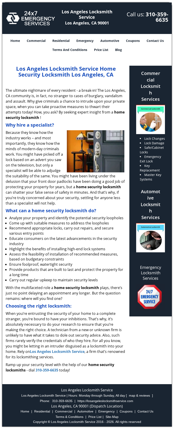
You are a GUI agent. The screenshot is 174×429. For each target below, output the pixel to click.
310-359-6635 (157, 16)
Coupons (133, 41)
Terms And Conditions (69, 50)
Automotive (109, 41)
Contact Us (155, 41)
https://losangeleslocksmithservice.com (105, 401)
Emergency (85, 41)
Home (15, 41)
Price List (101, 50)
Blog (118, 50)
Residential (61, 41)
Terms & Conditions (69, 417)
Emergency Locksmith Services (150, 273)
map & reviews (140, 395)
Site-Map (112, 417)
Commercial (36, 41)
